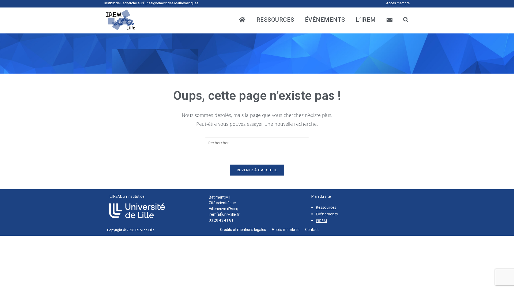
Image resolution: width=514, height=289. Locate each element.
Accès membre (398, 3)
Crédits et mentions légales (246, 229)
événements (325, 20)
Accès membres (288, 229)
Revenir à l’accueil (257, 170)
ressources (275, 20)
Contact (312, 229)
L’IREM (366, 20)
